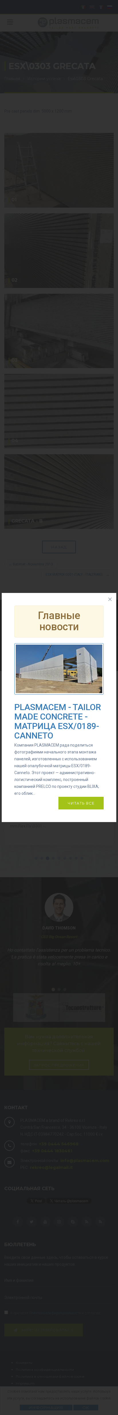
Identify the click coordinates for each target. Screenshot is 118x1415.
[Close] (110, 599)
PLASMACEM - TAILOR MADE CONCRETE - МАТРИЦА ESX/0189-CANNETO (57, 721)
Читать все (81, 803)
